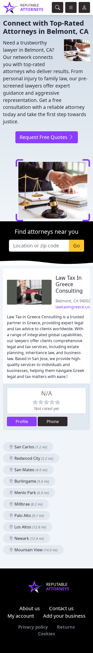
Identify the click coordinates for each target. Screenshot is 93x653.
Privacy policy (33, 627)
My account (20, 615)
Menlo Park (31, 492)
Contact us (61, 608)
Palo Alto (28, 515)
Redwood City (33, 458)
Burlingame (31, 481)
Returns (66, 627)
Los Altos (29, 527)
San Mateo (30, 469)
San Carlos (30, 447)
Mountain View (35, 550)
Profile (22, 421)
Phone (53, 421)
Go (76, 245)
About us (29, 608)
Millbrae (28, 504)
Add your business (64, 615)
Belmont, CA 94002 (73, 301)
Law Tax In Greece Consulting (69, 284)
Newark (28, 538)
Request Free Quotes (44, 137)
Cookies (46, 634)
